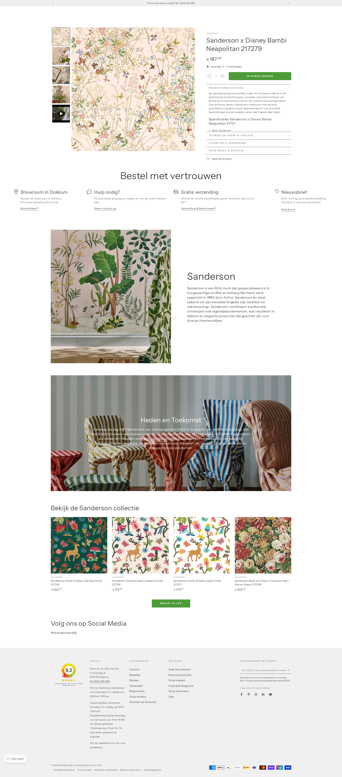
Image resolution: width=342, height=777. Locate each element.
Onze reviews (137, 696)
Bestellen (135, 675)
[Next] (190, 89)
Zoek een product (180, 669)
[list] (171, 201)
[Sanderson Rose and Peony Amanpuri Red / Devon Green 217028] (263, 545)
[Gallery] (123, 89)
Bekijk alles (171, 603)
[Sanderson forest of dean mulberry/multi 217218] (140, 545)
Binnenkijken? (29, 208)
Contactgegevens (152, 770)
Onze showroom (179, 691)
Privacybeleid (84, 770)
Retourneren (137, 691)
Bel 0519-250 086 (100, 681)
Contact (134, 669)
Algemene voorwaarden (105, 770)
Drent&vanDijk (66, 765)
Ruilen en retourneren (130, 770)
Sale (171, 696)
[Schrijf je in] (289, 670)
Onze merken (177, 680)
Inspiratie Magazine (181, 685)
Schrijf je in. (288, 209)
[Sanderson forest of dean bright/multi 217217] (201, 545)
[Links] (53, 3)
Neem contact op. (105, 208)
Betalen (134, 680)
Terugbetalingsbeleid (64, 770)
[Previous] (76, 89)
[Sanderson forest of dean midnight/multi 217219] (79, 545)
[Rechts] (288, 3)
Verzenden (136, 685)
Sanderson (212, 33)
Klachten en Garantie (142, 702)
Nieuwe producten (180, 675)
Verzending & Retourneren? (198, 208)
